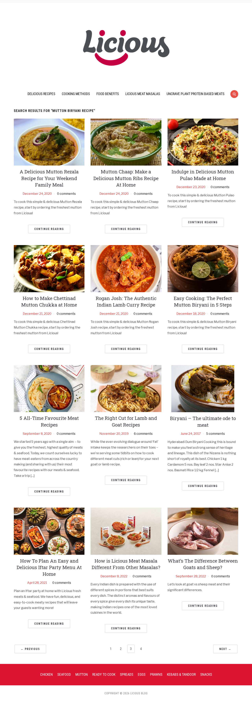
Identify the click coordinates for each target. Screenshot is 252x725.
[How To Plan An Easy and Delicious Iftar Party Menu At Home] (49, 531)
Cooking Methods (76, 94)
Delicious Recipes (41, 94)
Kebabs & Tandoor (181, 674)
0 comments (66, 194)
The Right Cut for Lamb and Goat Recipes (126, 421)
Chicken (46, 674)
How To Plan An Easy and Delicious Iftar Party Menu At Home (49, 567)
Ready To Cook (103, 674)
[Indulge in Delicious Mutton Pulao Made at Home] (203, 142)
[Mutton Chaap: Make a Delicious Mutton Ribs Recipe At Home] (126, 142)
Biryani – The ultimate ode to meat (203, 421)
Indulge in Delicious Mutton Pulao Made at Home (202, 174)
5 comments (215, 434)
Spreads (126, 674)
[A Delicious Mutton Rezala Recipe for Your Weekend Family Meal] (49, 142)
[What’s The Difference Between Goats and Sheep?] (203, 531)
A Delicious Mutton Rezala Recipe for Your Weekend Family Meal (49, 178)
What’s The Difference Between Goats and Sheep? (203, 564)
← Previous (30, 649)
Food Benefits (107, 94)
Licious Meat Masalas (142, 94)
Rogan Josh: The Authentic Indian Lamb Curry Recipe (126, 301)
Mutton (81, 674)
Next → (225, 649)
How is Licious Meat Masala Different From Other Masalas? (126, 564)
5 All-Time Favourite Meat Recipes (49, 421)
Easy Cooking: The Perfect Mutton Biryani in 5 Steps (203, 301)
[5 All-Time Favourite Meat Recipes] (49, 388)
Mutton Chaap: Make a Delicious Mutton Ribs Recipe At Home (125, 178)
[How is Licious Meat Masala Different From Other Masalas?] (126, 531)
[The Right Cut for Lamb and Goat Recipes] (126, 388)
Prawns (156, 674)
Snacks (206, 674)
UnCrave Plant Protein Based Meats (195, 94)
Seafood (64, 674)
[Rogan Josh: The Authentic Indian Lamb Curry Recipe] (126, 268)
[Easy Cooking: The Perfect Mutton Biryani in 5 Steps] (203, 268)
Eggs (141, 674)
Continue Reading (49, 229)
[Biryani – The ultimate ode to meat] (202, 388)
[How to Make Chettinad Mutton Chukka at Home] (49, 268)
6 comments (143, 434)
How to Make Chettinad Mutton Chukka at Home (49, 301)
